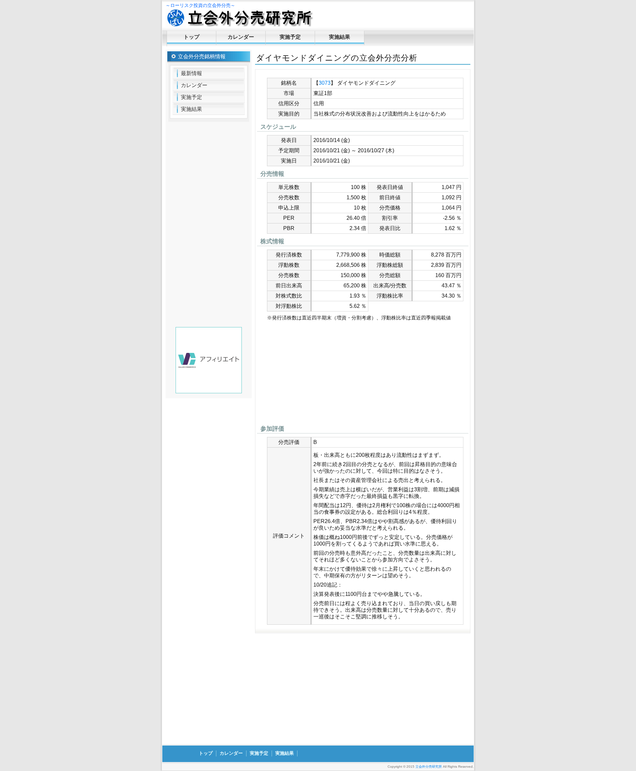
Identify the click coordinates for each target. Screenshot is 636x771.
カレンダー (241, 37)
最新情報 (191, 73)
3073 (325, 83)
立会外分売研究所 (428, 766)
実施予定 (290, 37)
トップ (191, 37)
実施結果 (339, 37)
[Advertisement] (362, 374)
